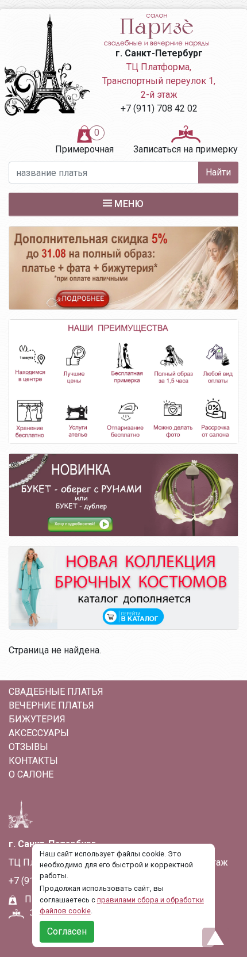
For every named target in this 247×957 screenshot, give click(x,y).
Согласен (67, 931)
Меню (129, 203)
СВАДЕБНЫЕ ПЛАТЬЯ (56, 691)
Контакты (33, 760)
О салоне (31, 774)
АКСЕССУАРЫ (39, 733)
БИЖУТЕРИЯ (37, 719)
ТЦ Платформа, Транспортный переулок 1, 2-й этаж (158, 81)
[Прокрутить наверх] (215, 938)
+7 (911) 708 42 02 (159, 108)
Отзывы (28, 746)
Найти (218, 172)
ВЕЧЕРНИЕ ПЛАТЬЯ (51, 705)
